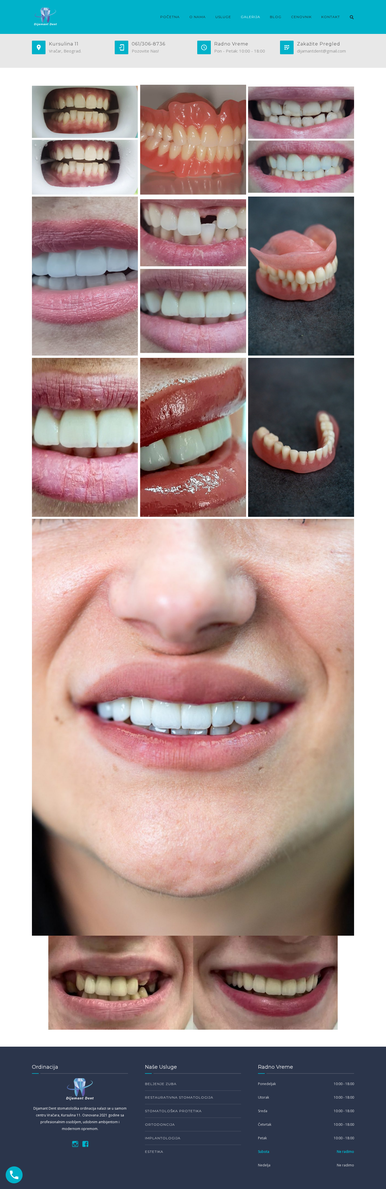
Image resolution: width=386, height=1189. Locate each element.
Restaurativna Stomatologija (179, 1097)
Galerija (250, 17)
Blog (275, 17)
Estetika (154, 1151)
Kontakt (330, 17)
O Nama (197, 17)
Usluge (223, 17)
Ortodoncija (160, 1124)
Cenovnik (301, 17)
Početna (170, 17)
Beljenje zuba (161, 1084)
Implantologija (163, 1138)
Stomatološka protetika (173, 1111)
